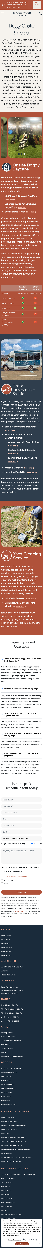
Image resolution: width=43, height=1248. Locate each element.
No (40, 844)
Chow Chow (6, 1080)
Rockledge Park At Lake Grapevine (15, 1149)
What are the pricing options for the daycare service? (20, 714)
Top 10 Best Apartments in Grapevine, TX (18, 1174)
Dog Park (5, 1210)
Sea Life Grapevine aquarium (13, 1141)
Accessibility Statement (11, 1041)
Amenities (5, 971)
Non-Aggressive (8, 1088)
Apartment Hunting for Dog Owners (16, 1157)
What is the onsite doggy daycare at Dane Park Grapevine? (22, 659)
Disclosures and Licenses (12, 1057)
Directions (5, 939)
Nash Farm (5, 1133)
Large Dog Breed (8, 1084)
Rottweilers (6, 1076)
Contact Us (6, 951)
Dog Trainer (6, 1190)
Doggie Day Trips (8, 1218)
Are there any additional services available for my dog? (23, 734)
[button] (19, 154)
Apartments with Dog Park (12, 967)
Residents (5, 943)
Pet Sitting (5, 1186)
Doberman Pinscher (9, 1072)
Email (6, 883)
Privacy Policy (19, 911)
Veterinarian (6, 1182)
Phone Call (8, 880)
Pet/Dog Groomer (8, 1178)
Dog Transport (7, 1206)
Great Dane (6, 1100)
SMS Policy (5, 1045)
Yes (35, 844)
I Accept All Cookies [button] (22, 1244)
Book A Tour (6, 955)
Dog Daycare (6, 1198)
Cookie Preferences (9, 1037)
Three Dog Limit (8, 975)
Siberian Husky (7, 1092)
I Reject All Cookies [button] (29, 1240)
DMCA (3, 1053)
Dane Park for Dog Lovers (11, 1161)
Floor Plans (6, 935)
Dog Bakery (6, 1194)
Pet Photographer (8, 1202)
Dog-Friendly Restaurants (11, 1214)
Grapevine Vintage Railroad (12, 1137)
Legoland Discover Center (12, 1145)
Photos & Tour (7, 947)
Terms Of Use (7, 1049)
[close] (39, 1244)
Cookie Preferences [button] (14, 1240)
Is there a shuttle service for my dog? (21, 688)
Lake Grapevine (7, 1117)
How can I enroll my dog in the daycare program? (21, 754)
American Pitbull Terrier (11, 1068)
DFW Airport (6, 1153)
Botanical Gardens (9, 1129)
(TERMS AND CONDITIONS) (15, 876)
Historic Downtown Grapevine (13, 1125)
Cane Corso (6, 1096)
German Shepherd (8, 1104)
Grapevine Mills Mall (9, 1121)
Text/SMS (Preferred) (15, 874)
